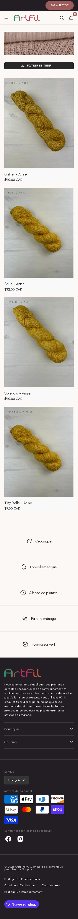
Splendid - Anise (17, 393)
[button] (6, 18)
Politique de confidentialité (22, 879)
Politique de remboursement (23, 892)
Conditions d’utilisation (19, 885)
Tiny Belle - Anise (18, 502)
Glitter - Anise (15, 174)
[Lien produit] (39, 130)
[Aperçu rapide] (14, 157)
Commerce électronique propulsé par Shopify (33, 868)
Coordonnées (51, 885)
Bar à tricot (60, 5)
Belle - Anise (14, 283)
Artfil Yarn (21, 867)
